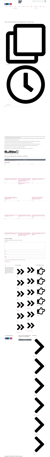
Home (6, 6)
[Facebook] (5, 4)
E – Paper (35, 8)
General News (11, 6)
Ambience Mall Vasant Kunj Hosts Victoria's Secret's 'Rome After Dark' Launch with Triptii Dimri (38, 216)
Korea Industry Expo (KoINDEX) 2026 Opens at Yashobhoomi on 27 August (11, 215)
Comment (6, 241)
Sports (44, 6)
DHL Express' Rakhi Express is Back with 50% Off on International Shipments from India (11, 233)
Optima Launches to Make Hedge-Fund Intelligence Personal (24, 183)
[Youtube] (11, 4)
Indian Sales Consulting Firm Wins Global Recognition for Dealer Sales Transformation (24, 215)
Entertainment (36, 6)
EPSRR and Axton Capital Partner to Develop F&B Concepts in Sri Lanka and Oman (38, 179)
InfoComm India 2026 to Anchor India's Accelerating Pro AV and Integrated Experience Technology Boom (37, 198)
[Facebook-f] (6, 338)
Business (19, 6)
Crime (7, 64)
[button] (6, 152)
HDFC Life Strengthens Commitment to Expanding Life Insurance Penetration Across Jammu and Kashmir (11, 198)
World (27, 6)
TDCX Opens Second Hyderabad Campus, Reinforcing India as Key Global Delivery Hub (11, 179)
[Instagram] (7, 4)
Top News (9, 64)
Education (23, 6)
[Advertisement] (25, 15)
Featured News (15, 8)
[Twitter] (9, 4)
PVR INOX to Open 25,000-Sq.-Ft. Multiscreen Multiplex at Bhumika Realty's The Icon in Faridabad (38, 234)
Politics (15, 6)
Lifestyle (31, 6)
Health (40, 6)
